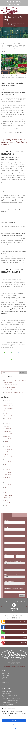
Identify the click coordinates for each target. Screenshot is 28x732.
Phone (5, 540)
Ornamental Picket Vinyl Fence (10, 702)
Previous (1, 606)
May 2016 (7, 444)
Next (26, 606)
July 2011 (6, 500)
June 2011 (7, 502)
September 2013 (8, 482)
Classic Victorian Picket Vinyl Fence (11, 698)
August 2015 (7, 451)
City (5, 547)
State (5, 554)
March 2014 (7, 472)
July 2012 (6, 492)
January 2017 (7, 431)
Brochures (4, 680)
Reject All (14, 728)
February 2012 (8, 495)
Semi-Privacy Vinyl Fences (8, 693)
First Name (6, 520)
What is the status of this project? (11, 568)
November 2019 (8, 408)
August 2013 (7, 485)
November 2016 (8, 433)
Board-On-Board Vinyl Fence (9, 695)
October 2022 (8, 403)
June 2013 (7, 490)
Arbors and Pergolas (7, 706)
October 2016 (8, 436)
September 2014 (8, 459)
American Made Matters (10, 384)
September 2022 (8, 405)
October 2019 (8, 410)
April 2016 (7, 446)
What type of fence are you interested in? (12, 561)
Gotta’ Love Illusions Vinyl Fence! (12, 389)
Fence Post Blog (6, 673)
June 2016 (7, 441)
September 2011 (8, 497)
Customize (14, 724)
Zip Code (17, 554)
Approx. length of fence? (9, 581)
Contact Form (17, 515)
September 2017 (8, 415)
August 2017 (7, 418)
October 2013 (8, 479)
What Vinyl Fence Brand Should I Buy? (14, 392)
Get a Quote (7, 515)
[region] (14, 719)
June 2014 (7, 467)
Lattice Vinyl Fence (7, 697)
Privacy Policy (5, 682)
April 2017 (7, 426)
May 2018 (7, 413)
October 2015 (8, 449)
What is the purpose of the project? (11, 574)
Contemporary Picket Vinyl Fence (10, 700)
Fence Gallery (5, 677)
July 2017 (6, 421)
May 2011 (7, 505)
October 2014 (8, 456)
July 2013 (6, 487)
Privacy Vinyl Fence (7, 691)
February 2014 (8, 474)
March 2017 (7, 428)
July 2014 (6, 464)
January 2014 (7, 477)
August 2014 (7, 462)
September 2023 (8, 400)
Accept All (14, 720)
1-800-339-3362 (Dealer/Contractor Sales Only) (14, 666)
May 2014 (7, 469)
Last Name (6, 527)
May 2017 (7, 423)
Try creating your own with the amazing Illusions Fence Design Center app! (14, 142)
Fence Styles (5, 675)
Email (5, 534)
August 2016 (7, 439)
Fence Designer (6, 679)
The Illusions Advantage (10, 387)
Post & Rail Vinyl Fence (8, 704)
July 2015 (6, 454)
